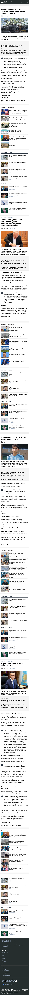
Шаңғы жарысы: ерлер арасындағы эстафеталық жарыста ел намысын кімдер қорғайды (18, 202)
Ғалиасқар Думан (7, 16)
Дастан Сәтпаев (10, 544)
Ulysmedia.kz (4, 39)
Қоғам (3, 960)
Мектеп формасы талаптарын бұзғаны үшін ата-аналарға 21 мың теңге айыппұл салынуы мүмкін (13, 49)
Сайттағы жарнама (6, 972)
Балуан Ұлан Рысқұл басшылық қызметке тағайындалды (18, 187)
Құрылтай (17, 319)
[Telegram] (4, 97)
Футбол (3, 544)
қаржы (8, 100)
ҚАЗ (24, 2)
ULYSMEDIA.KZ (3, 217)
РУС (27, 2)
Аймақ (3, 958)
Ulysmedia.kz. (21, 254)
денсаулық (10, 319)
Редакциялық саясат (6, 975)
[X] (5, 97)
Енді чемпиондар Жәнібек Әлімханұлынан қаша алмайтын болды (18, 194)
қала (19, 100)
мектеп (3, 100)
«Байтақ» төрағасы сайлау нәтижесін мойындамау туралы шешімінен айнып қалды (14, 268)
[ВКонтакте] (2, 97)
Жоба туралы (5, 969)
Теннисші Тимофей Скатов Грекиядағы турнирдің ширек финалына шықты (17, 209)
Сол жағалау (4, 953)
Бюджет (3, 955)
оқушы (23, 100)
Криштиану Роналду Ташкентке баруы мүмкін (12, 479)
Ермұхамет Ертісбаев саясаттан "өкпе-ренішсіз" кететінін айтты (17, 170)
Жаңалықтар (5, 952)
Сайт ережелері (5, 970)
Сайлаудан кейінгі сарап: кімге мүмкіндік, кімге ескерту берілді (17, 163)
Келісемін (25, 990)
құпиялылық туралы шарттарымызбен (9, 992)
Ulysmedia (6, 228)
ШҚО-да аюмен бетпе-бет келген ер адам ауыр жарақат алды (18, 177)
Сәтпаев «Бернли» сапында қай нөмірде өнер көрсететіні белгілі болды (12, 476)
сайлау (3, 825)
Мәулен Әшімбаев (11, 825)
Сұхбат (3, 963)
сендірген (12, 92)
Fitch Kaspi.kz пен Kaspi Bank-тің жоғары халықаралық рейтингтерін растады (11, 46)
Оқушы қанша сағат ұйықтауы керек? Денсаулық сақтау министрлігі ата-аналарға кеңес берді (13, 53)
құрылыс (14, 100)
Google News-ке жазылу (9, 984)
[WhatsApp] (7, 97)
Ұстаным (4, 961)
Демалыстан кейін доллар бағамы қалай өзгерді (17, 156)
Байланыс (4, 973)
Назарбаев (4, 319)
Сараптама (4, 957)
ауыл (3, 101)
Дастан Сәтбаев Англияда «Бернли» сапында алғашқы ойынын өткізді (12, 473)
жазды (22, 301)
